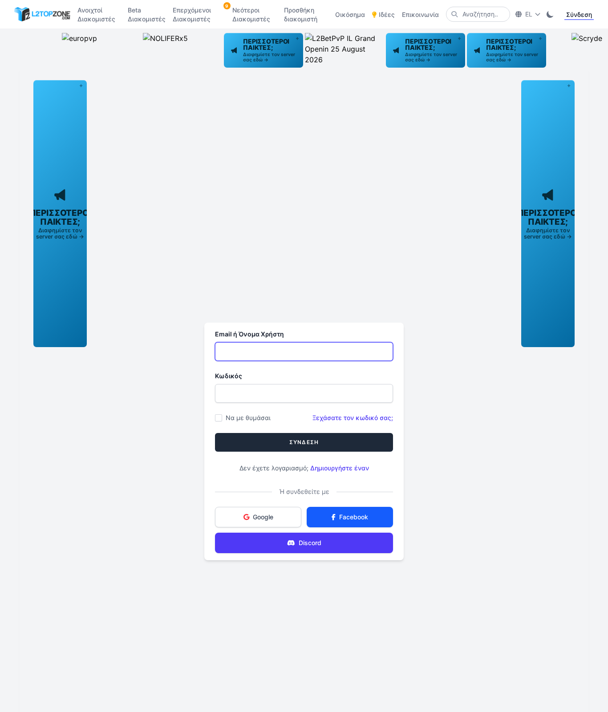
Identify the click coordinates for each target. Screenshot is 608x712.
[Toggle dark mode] (550, 14)
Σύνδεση (579, 14)
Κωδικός (228, 376)
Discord (310, 542)
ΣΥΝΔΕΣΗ (304, 442)
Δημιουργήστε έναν (339, 468)
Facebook (353, 517)
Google (263, 517)
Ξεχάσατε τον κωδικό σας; (352, 417)
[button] (263, 50)
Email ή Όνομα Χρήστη (249, 334)
